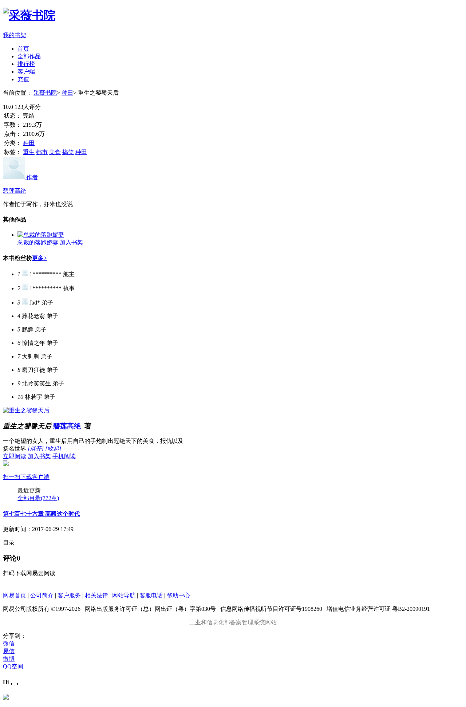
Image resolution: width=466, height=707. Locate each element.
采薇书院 (45, 93)
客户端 (26, 71)
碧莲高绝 (67, 426)
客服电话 (151, 595)
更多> (39, 258)
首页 (23, 49)
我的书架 (14, 35)
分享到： (14, 636)
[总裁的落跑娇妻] (40, 235)
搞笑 (68, 152)
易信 (9, 651)
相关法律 (96, 595)
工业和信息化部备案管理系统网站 (233, 622)
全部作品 (29, 56)
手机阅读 (39, 466)
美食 (55, 152)
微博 (9, 659)
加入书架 (71, 242)
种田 (67, 93)
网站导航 (123, 595)
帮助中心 (178, 595)
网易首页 (14, 595)
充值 (23, 79)
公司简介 (42, 595)
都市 (42, 152)
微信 (9, 643)
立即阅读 (14, 456)
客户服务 (69, 595)
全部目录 (38, 498)
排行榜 (26, 64)
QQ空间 (13, 666)
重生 (29, 152)
